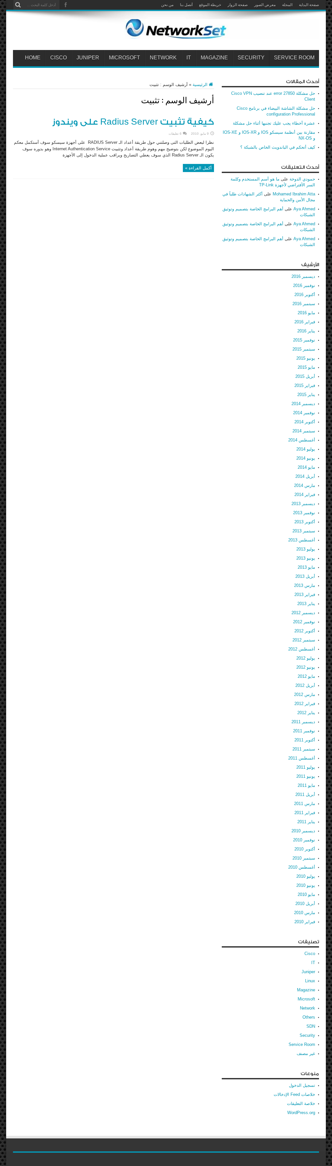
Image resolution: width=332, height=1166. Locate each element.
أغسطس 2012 (301, 649)
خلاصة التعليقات (301, 1103)
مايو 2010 (306, 894)
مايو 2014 (306, 467)
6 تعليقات (175, 133)
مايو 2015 (306, 367)
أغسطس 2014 (301, 440)
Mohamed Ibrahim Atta (294, 194)
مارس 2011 (304, 803)
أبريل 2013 (305, 576)
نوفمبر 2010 (304, 839)
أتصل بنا (186, 5)
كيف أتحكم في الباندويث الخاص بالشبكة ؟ (277, 147)
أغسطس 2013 (301, 540)
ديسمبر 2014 (303, 403)
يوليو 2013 (305, 549)
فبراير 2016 (304, 321)
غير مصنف (306, 1053)
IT (188, 58)
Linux (310, 980)
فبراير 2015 (304, 385)
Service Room (294, 58)
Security (251, 58)
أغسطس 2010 (301, 867)
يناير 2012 (306, 712)
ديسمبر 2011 (303, 721)
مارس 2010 (304, 912)
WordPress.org (301, 1112)
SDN (310, 1026)
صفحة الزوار (238, 5)
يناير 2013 (306, 603)
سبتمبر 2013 (303, 530)
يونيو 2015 (305, 358)
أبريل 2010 (305, 903)
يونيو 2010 (305, 885)
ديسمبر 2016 (303, 276)
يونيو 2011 (305, 776)
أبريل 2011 (305, 794)
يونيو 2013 (305, 558)
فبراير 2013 (304, 594)
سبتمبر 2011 (303, 749)
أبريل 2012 (305, 685)
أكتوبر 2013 (304, 521)
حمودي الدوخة (302, 179)
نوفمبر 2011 (304, 730)
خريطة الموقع (210, 5)
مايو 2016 (306, 312)
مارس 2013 (304, 585)
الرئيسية (200, 84)
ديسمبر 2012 (303, 612)
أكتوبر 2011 (304, 740)
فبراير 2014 (304, 494)
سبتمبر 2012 (303, 640)
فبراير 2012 (304, 703)
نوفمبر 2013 (304, 512)
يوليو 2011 (305, 767)
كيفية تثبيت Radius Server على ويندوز (133, 122)
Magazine (214, 58)
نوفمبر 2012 (304, 621)
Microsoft (124, 58)
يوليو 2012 (305, 658)
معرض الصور (265, 5)
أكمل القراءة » (198, 168)
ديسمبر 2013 (303, 503)
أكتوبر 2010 (304, 849)
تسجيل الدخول (302, 1085)
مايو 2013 (306, 567)
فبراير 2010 (304, 921)
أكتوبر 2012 (304, 630)
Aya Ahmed (304, 208)
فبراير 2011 (304, 812)
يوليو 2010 (305, 876)
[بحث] (18, 5)
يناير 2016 (306, 331)
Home (33, 58)
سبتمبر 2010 (303, 858)
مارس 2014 (304, 485)
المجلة (287, 5)
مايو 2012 (306, 676)
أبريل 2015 (305, 376)
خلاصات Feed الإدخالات (294, 1094)
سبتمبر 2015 (303, 349)
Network (163, 58)
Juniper (88, 58)
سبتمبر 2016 (303, 303)
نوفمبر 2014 (304, 412)
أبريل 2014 (305, 476)
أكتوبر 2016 (304, 294)
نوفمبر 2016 (304, 285)
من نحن (167, 5)
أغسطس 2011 (301, 758)
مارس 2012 (304, 694)
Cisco (58, 58)
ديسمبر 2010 (303, 830)
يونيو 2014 (305, 458)
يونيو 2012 (305, 667)
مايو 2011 (306, 785)
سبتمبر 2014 (303, 430)
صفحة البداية (309, 5)
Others (308, 1017)
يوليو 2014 (305, 449)
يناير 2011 (306, 821)
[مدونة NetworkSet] (221, 34)
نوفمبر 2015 (304, 340)
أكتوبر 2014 (304, 421)
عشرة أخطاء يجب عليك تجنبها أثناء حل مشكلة (274, 123)
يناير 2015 (306, 394)
